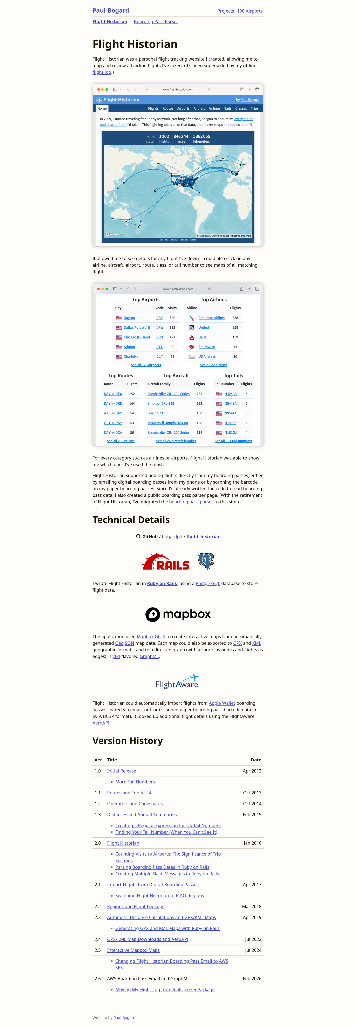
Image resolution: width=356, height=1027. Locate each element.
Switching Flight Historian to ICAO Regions (159, 895)
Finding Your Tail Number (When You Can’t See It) (166, 832)
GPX (237, 643)
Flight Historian (110, 21)
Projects (225, 11)
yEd (116, 656)
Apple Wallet (222, 703)
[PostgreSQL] (205, 560)
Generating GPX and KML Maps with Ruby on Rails (167, 928)
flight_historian (203, 536)
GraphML (149, 656)
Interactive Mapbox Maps (133, 950)
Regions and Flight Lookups (135, 906)
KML (256, 643)
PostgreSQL (208, 583)
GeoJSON (124, 643)
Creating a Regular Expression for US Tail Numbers (168, 825)
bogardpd (172, 536)
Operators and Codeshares (135, 804)
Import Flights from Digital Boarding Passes (152, 884)
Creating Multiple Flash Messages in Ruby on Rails (167, 874)
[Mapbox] (178, 613)
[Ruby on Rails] (165, 560)
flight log (102, 72)
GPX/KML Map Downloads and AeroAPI (147, 939)
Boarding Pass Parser (156, 21)
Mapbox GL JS (151, 636)
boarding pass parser (191, 502)
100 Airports (250, 11)
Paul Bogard (111, 10)
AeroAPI (101, 723)
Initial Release (121, 771)
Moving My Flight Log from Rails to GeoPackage (165, 989)
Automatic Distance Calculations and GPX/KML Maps (161, 917)
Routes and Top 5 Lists (130, 793)
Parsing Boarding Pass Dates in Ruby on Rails (162, 867)
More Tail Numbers (135, 782)
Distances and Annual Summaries (142, 814)
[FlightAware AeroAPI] (178, 679)
